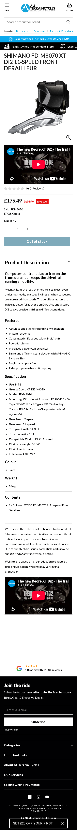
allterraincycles (37, 818)
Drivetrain (39, 31)
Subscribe (38, 722)
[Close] (62, 823)
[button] (38, 261)
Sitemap (52, 818)
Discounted (22, 31)
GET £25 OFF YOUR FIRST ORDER (35, 823)
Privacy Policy (11, 729)
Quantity (10, 220)
